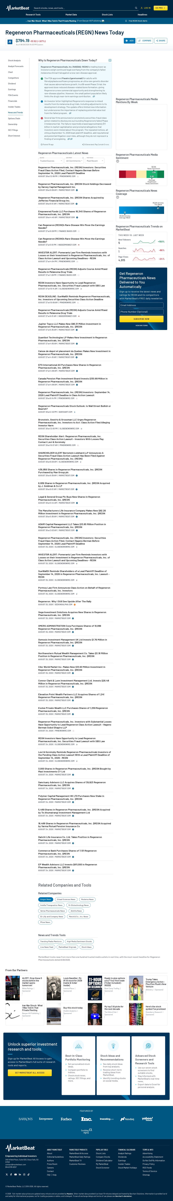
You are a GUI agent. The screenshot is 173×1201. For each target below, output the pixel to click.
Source (42, 157)
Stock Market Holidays (127, 1167)
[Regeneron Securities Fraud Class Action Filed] (67, 139)
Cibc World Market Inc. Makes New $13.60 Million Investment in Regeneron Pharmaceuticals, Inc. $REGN (71, 668)
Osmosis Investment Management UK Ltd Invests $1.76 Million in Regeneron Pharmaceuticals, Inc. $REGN (72, 641)
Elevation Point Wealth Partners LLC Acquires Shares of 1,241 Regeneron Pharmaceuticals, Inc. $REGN (71, 696)
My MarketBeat (102, 1164)
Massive (70, 1194)
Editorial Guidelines (55, 1157)
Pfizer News (45, 922)
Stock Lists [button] (107, 14)
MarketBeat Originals (67, 947)
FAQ (48, 1175)
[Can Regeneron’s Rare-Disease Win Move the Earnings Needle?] (93, 96)
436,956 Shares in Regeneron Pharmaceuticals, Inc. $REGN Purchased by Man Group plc (70, 471)
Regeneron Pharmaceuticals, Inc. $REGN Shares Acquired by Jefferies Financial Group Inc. (71, 199)
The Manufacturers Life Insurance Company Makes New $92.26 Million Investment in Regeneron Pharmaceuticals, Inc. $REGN (72, 512)
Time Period (89, 157)
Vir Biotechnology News (78, 905)
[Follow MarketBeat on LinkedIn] (20, 1174)
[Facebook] (11, 1174)
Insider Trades (124, 1164)
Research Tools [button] (33, 14)
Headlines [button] (142, 14)
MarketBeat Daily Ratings (79, 1157)
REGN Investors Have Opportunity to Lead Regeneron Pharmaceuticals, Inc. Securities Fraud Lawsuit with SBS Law (71, 284)
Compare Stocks (103, 1157)
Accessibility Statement (153, 1157)
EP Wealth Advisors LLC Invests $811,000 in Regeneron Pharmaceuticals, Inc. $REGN (67, 866)
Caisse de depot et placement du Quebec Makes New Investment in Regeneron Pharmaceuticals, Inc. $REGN (74, 353)
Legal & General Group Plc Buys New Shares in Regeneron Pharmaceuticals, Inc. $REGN (69, 498)
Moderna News (87, 899)
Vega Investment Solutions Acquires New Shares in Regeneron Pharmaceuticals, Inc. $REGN (72, 614)
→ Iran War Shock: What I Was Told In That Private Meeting (50, 21)
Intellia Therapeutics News (51, 905)
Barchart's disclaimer (123, 1196)
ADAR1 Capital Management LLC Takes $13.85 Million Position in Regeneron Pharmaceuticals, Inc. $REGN (72, 526)
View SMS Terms (142, 325)
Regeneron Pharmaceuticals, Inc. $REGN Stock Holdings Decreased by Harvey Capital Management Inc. (74, 185)
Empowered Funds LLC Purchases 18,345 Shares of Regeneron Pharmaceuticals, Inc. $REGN (72, 213)
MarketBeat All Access (78, 1153)
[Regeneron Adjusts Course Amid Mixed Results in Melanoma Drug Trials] (69, 113)
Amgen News (45, 899)
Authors (50, 1160)
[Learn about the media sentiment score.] (117, 161)
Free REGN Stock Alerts (137, 21)
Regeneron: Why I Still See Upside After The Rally (64, 601)
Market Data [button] (71, 14)
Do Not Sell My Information (154, 1160)
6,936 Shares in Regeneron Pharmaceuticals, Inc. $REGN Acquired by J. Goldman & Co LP (74, 485)
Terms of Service (150, 1171)
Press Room (52, 1164)
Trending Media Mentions (51, 941)
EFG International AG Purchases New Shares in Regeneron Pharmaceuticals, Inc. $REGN (69, 366)
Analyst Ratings (124, 1153)
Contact (50, 1171)
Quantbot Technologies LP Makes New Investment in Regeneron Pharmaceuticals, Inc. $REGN (72, 339)
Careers (50, 1167)
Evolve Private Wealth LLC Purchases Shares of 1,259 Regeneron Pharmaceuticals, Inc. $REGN (73, 709)
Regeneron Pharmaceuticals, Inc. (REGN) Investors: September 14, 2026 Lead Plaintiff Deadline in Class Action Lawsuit (74, 394)
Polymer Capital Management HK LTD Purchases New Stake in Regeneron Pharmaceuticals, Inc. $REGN (71, 797)
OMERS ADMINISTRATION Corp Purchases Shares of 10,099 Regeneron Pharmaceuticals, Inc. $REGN (69, 627)
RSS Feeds (147, 1167)
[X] (7, 1174)
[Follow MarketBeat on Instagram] (24, 1174)
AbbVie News (76, 911)
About (49, 1153)
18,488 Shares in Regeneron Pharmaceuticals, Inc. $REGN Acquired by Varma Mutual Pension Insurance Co (74, 825)
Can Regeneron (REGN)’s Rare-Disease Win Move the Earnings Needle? (71, 226)
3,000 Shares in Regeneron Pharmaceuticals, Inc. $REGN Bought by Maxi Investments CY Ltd (74, 770)
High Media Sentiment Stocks (79, 941)
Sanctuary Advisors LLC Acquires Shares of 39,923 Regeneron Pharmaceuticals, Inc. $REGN (72, 784)
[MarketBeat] (17, 8)
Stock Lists (101, 1153)
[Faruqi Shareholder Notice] (70, 139)
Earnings (122, 1160)
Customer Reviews (77, 1164)
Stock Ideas (87, 947)
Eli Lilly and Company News (51, 916)
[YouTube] (16, 1174)
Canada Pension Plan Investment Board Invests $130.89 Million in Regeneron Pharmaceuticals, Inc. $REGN (73, 380)
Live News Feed (46, 947)
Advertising (147, 1153)
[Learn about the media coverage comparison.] (117, 197)
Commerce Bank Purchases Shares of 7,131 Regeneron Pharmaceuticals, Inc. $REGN (67, 852)
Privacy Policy (149, 1164)
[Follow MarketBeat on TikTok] (29, 1174)
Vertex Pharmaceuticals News (52, 911)
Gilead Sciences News (66, 899)
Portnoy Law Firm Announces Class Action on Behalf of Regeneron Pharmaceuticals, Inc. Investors (74, 589)
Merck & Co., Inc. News (78, 916)
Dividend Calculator (104, 1160)
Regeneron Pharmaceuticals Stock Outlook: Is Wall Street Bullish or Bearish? (74, 407)
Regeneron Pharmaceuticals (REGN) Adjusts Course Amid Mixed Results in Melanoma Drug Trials (72, 270)
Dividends (122, 1157)
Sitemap (146, 1175)
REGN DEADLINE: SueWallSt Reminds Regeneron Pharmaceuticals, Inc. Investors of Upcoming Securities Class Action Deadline (74, 298)
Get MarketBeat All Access (29, 1073)
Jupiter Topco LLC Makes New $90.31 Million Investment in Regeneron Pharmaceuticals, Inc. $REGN (69, 325)
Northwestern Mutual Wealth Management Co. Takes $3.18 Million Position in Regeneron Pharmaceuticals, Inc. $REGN (73, 655)
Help (54, 1175)
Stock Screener (102, 1167)
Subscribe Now (141, 319)
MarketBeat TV (75, 1160)
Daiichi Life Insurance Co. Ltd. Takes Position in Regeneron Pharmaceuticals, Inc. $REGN (70, 838)
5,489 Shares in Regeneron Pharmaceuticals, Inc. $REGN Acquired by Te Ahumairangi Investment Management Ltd (74, 811)
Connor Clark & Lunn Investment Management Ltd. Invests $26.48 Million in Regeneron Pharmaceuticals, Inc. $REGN (73, 682)
